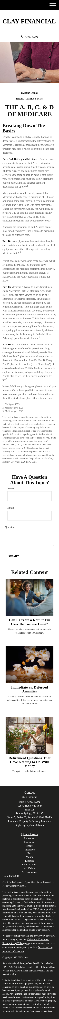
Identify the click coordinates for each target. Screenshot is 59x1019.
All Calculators (29, 872)
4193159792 (31, 36)
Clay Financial (29, 21)
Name (10, 488)
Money (29, 857)
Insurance (30, 849)
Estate (29, 845)
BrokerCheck (18, 885)
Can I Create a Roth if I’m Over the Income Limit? (29, 622)
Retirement (29, 838)
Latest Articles (29, 864)
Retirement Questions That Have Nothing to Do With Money (29, 762)
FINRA (6, 967)
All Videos (29, 868)
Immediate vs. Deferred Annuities (29, 689)
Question (10, 527)
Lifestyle (29, 860)
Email (10, 507)
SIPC (14, 967)
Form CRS (14, 876)
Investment (29, 842)
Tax (29, 853)
